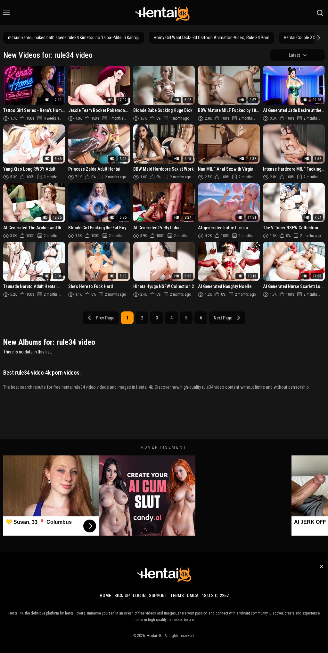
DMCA (193, 595)
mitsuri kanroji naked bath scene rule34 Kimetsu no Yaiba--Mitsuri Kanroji (73, 37)
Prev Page (105, 317)
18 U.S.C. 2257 (215, 595)
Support (158, 595)
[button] (318, 37)
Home (105, 595)
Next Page (223, 317)
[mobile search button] (320, 13)
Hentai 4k (154, 635)
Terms (177, 595)
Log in (139, 595)
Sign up (122, 595)
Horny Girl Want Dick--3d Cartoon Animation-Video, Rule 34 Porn (211, 37)
